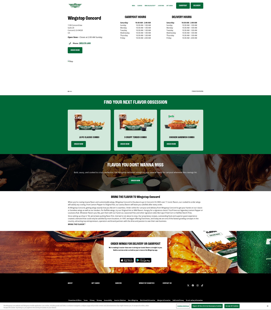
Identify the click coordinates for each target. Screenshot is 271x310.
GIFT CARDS (170, 5)
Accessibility (108, 300)
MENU (133, 5)
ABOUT (70, 283)
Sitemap (99, 300)
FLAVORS (140, 5)
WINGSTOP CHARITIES (146, 283)
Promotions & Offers (75, 300)
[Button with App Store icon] (127, 260)
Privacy (92, 300)
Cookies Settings (183, 306)
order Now (124, 144)
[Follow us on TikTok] (202, 285)
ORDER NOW (75, 50)
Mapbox (194, 91)
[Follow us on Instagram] (197, 285)
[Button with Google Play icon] (143, 260)
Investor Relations (120, 300)
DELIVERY (196, 6)
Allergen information (163, 300)
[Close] (267, 306)
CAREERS (118, 283)
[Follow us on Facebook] (193, 285)
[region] (135, 306)
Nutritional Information (147, 300)
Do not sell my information (194, 300)
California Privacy (178, 300)
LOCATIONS (161, 5)
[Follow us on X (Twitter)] (188, 285)
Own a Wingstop (133, 300)
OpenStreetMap (200, 91)
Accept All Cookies (232, 306)
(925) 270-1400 (85, 43)
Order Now (78, 144)
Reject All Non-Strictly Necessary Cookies (207, 306)
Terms (86, 300)
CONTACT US (167, 283)
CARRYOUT (183, 6)
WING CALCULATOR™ (150, 5)
